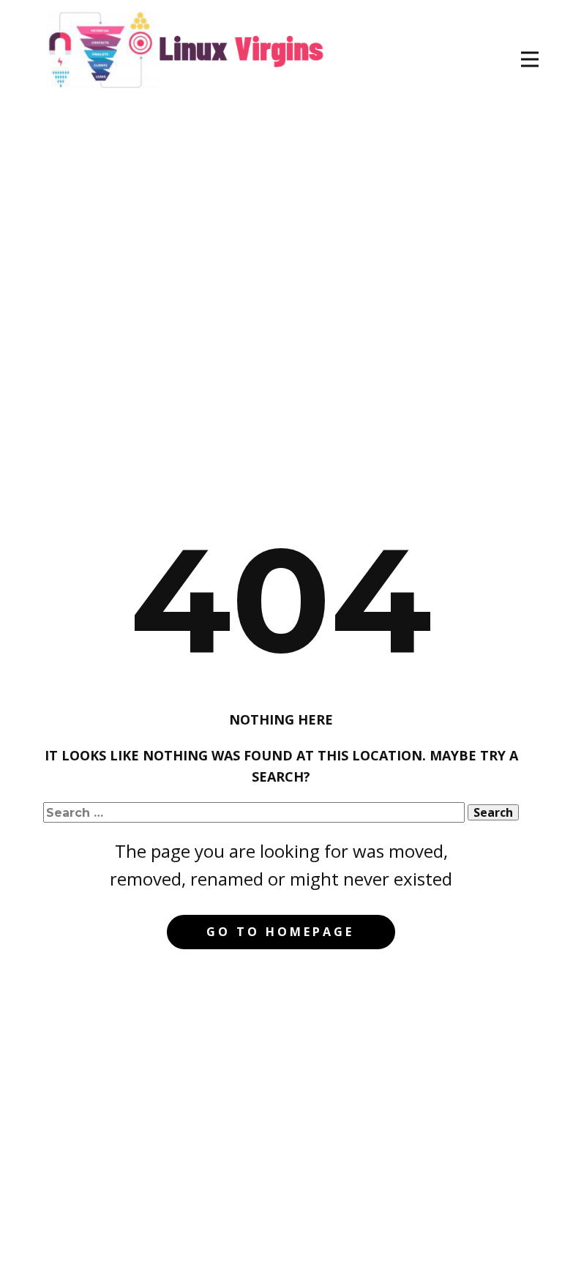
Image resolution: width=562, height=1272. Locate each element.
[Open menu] (530, 59)
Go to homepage (280, 932)
